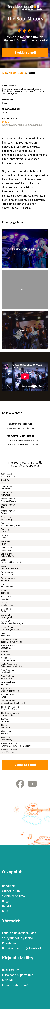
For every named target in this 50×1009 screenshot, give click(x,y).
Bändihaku (9, 886)
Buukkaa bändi (25, 52)
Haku (4, 73)
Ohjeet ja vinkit (12, 891)
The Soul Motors (17, 73)
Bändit (6, 906)
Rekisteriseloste (12, 943)
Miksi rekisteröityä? (15, 985)
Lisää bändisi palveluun (17, 975)
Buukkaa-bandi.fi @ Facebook (22, 948)
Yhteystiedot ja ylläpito (17, 938)
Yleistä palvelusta (13, 896)
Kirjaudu (8, 980)
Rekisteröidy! (11, 970)
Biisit (5, 911)
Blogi (5, 901)
